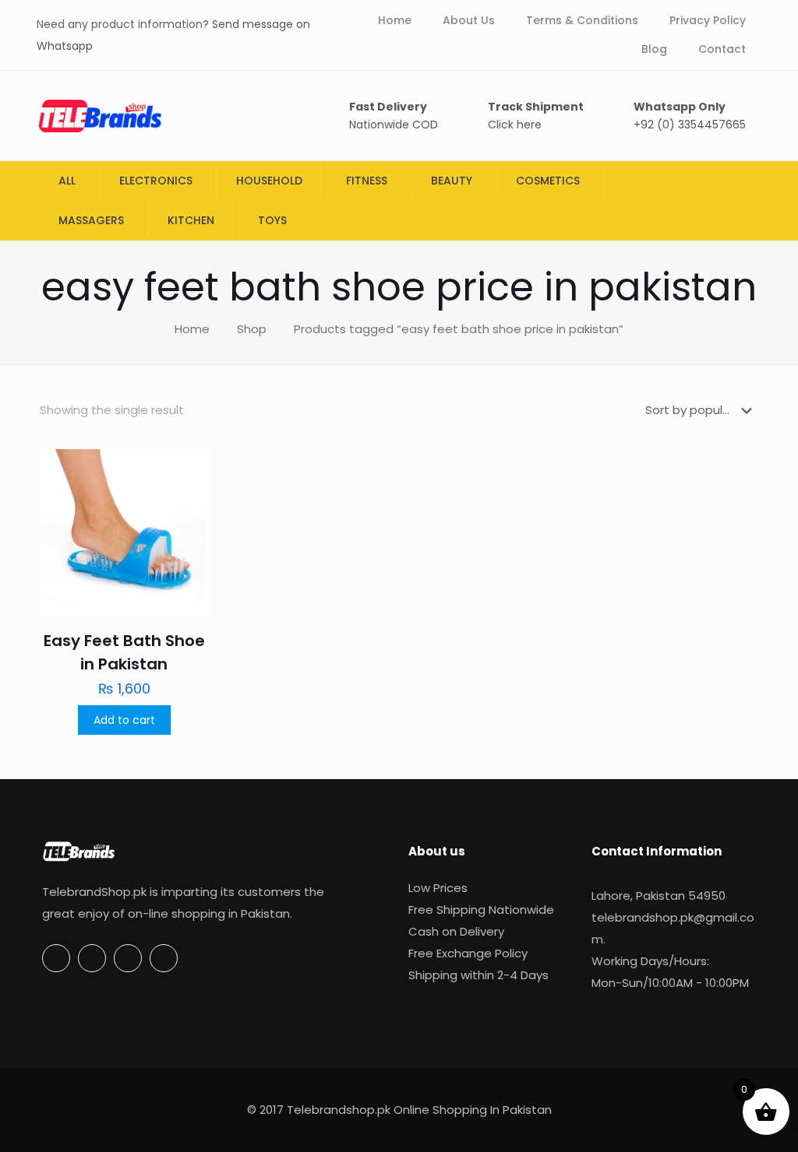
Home (192, 329)
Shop (252, 329)
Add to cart (124, 720)
